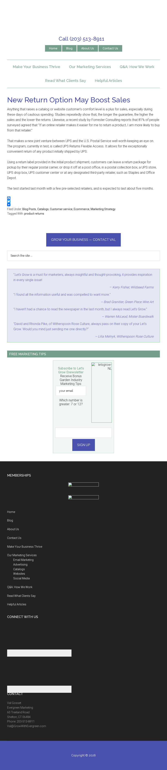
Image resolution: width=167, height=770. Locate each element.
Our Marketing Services (22, 555)
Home (11, 512)
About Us (13, 529)
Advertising (20, 564)
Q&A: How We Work (19, 587)
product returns (34, 213)
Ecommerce (81, 209)
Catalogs (43, 209)
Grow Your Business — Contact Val (83, 240)
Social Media (21, 578)
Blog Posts (29, 209)
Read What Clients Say (21, 595)
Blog (10, 520)
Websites (19, 573)
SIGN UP (83, 445)
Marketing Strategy (103, 209)
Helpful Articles (16, 604)
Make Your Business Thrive (24, 546)
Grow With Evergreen (83, 17)
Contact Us (14, 538)
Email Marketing (23, 559)
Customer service (61, 209)
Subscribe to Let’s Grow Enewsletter (71, 370)
